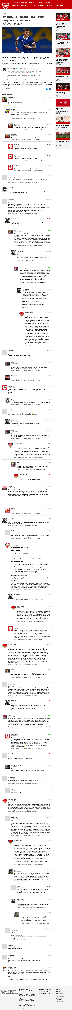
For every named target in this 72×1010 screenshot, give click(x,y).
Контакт (40, 996)
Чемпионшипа (25, 553)
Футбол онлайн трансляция (59, 999)
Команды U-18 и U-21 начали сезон (62, 42)
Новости (15, 5)
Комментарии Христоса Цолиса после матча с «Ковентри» (61, 25)
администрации (22, 1008)
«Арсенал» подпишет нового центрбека (62, 126)
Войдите (10, 103)
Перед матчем (60, 105)
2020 (39, 559)
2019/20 (32, 553)
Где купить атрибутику (43, 991)
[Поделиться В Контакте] (50, 89)
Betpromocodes (59, 993)
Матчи (23, 5)
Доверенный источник (62, 123)
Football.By (58, 1002)
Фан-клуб (60, 5)
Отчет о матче (60, 39)
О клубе (40, 5)
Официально (59, 74)
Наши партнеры (59, 1001)
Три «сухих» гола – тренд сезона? (61, 93)
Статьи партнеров (60, 996)
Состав (32, 5)
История (50, 5)
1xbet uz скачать (59, 991)
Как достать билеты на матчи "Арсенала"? (45, 994)
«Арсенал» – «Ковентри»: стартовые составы (62, 110)
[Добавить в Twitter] (47, 89)
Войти (68, 1)
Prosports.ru (58, 994)
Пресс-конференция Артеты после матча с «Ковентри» (62, 60)
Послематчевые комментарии (60, 20)
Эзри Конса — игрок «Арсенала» (62, 77)
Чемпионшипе (27, 571)
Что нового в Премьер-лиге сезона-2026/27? (63, 142)
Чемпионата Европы (31, 559)
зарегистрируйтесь (19, 103)
